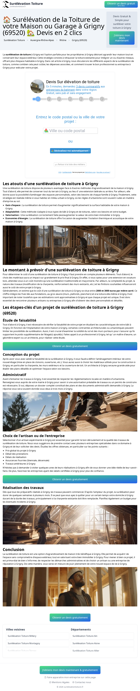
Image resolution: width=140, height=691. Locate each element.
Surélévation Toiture (14, 40)
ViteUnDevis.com (90, 172)
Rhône (63, 40)
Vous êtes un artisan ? (103, 172)
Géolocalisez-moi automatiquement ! (71, 150)
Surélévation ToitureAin (85, 635)
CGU (59, 172)
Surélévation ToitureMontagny (24, 643)
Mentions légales (60, 682)
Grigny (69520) (79, 40)
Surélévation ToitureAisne (86, 643)
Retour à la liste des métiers (71, 164)
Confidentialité (67, 172)
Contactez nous (83, 682)
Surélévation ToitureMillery (22, 635)
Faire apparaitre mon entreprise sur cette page (71, 677)
